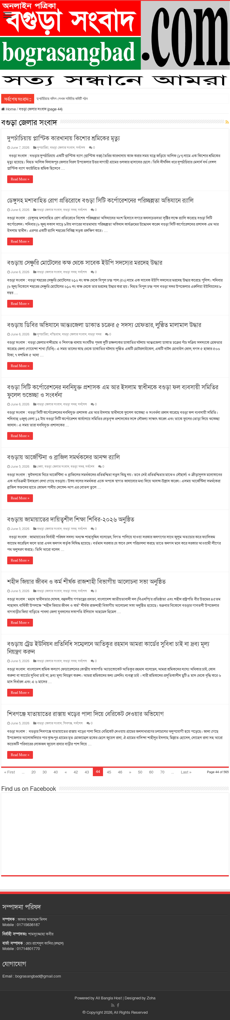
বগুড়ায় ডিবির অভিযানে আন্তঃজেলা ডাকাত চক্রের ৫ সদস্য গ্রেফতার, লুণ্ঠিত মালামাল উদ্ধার (104, 325)
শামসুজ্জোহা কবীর (40, 934)
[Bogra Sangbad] (115, 44)
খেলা (40, 466)
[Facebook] (118, 1005)
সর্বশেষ (80, 147)
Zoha (151, 998)
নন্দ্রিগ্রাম (55, 334)
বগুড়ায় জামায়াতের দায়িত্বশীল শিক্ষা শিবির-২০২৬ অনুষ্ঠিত (70, 520)
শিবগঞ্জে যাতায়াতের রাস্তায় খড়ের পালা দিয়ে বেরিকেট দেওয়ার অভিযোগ (85, 714)
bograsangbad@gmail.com (38, 976)
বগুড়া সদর (69, 210)
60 (151, 772)
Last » (186, 772)
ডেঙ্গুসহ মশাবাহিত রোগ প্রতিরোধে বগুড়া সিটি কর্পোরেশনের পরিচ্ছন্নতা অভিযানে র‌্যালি (100, 201)
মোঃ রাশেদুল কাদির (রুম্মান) (44, 943)
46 (120, 772)
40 (56, 772)
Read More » (20, 179)
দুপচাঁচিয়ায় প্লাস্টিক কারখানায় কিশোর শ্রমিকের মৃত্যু (63, 138)
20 (33, 772)
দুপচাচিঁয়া (43, 147)
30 (45, 772)
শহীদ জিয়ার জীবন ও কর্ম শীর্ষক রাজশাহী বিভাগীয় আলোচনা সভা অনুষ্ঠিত (86, 582)
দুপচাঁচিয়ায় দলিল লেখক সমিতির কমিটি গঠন (62, 98)
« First (9, 772)
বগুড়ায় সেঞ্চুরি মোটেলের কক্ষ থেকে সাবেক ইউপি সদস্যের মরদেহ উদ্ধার (84, 263)
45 (109, 772)
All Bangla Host (109, 998)
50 (140, 772)
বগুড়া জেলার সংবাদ (62, 147)
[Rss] (113, 1005)
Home (10, 109)
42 (76, 772)
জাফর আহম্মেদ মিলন (32, 919)
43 (87, 772)
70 (162, 772)
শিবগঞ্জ (67, 723)
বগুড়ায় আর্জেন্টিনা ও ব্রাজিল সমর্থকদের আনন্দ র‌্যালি (63, 457)
